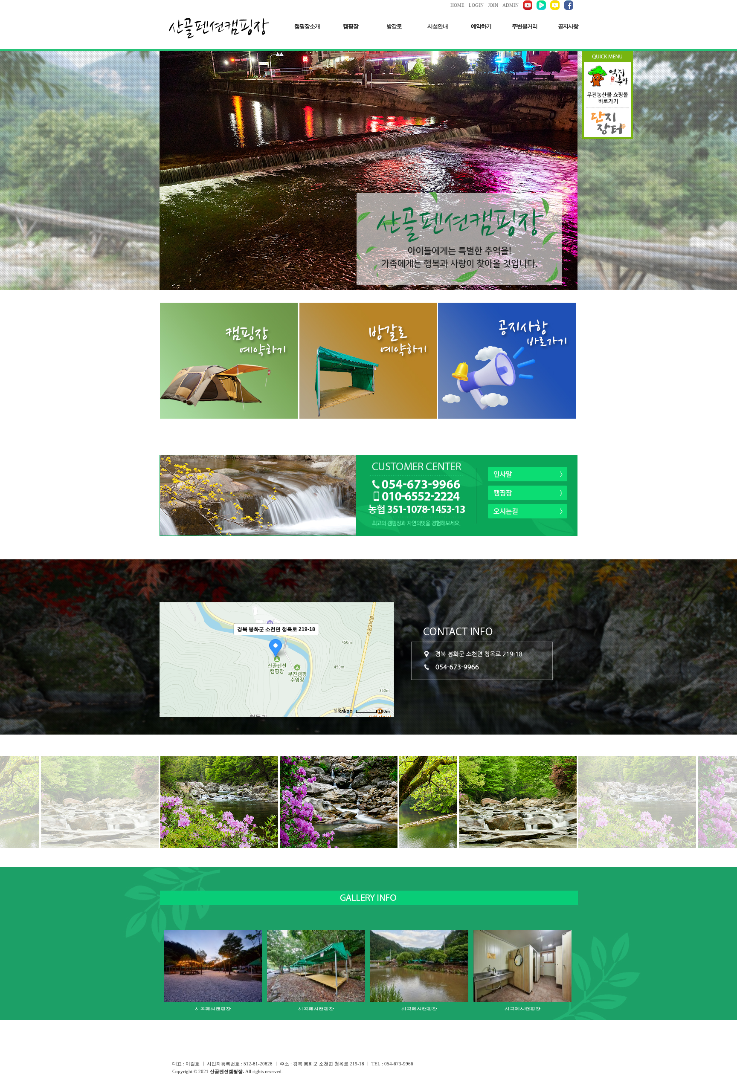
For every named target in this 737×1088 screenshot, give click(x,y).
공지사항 (568, 26)
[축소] (383, 658)
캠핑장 (350, 26)
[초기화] (383, 674)
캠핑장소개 (307, 26)
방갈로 (394, 26)
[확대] (383, 644)
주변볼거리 (524, 26)
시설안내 (437, 26)
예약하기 (481, 26)
